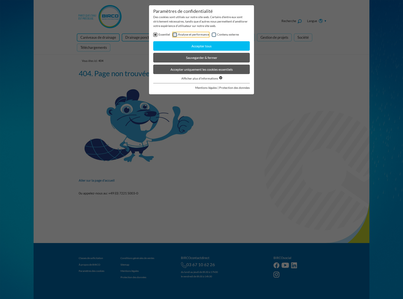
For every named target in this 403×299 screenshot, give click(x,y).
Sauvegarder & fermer (201, 58)
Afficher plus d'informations (200, 78)
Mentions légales (206, 87)
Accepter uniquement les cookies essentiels (201, 69)
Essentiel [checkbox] (164, 34)
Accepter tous (201, 46)
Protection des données (234, 87)
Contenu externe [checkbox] (228, 34)
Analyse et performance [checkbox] (193, 34)
